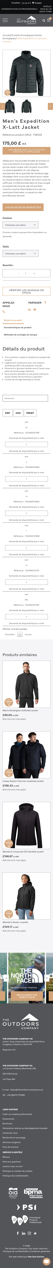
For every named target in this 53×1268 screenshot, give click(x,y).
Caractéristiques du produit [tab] (18, 327)
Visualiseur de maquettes (23, 207)
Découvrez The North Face (27, 996)
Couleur (7, 218)
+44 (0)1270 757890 (45, 10)
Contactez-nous (10, 1132)
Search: (26, 398)
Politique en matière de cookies (17, 1170)
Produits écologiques (22, 35)
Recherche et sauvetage (14, 1137)
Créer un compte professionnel (17, 1114)
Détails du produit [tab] (13, 320)
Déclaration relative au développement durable (25, 1128)
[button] (2, 106)
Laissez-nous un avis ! (13, 1166)
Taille (6, 246)
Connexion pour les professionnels (19, 9)
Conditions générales (40, 1251)
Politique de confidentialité (15, 1175)
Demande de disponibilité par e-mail (26, 451)
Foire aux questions (12, 1161)
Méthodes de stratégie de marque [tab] (20, 334)
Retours (6, 1156)
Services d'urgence (12, 1142)
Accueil (6, 35)
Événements (8, 1118)
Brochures (7, 1123)
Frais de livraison (10, 1146)
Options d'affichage (27, 687)
